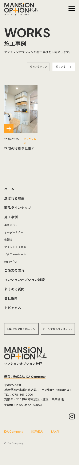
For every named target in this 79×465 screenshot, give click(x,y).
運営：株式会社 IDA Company (25, 377)
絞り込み (61, 66)
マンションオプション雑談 (24, 280)
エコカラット (12, 225)
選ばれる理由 (14, 198)
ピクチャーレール (15, 254)
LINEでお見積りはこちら (21, 329)
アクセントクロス (15, 247)
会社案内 (11, 298)
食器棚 (8, 240)
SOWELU (37, 431)
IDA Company (13, 431)
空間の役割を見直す (19, 148)
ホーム (9, 189)
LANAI (55, 431)
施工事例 (11, 217)
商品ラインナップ (17, 208)
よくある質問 (14, 289)
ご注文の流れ (14, 270)
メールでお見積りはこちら (58, 329)
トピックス (12, 308)
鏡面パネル (11, 262)
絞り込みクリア (38, 66)
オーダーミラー (13, 232)
